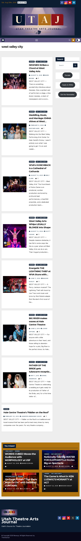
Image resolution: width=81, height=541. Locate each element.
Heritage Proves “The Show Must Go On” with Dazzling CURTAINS (21, 482)
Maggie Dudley (66, 486)
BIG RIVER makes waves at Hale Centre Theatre (38, 321)
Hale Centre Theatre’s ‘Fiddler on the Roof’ (26, 412)
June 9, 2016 (35, 328)
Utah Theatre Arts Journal (19, 520)
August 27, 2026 (52, 466)
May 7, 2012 (35, 375)
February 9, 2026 (37, 125)
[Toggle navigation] (36, 40)
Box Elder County (11, 476)
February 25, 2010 (12, 416)
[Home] (2, 40)
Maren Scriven (27, 463)
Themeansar (5, 537)
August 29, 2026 (13, 463)
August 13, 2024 (37, 231)
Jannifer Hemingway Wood (31, 416)
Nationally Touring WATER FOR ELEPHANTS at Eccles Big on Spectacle (59, 459)
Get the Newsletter (67, 95)
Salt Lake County (41, 61)
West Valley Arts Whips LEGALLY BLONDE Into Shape (39, 224)
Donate (67, 75)
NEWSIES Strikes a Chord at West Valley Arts (38, 68)
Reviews (32, 61)
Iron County (9, 451)
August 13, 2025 (37, 175)
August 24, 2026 (13, 488)
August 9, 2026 (37, 75)
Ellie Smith (26, 488)
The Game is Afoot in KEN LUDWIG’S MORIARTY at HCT (59, 479)
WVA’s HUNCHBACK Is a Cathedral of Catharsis (40, 168)
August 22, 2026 (52, 486)
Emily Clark (65, 466)
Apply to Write (67, 85)
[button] (69, 40)
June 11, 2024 (36, 278)
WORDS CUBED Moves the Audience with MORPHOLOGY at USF (20, 456)
